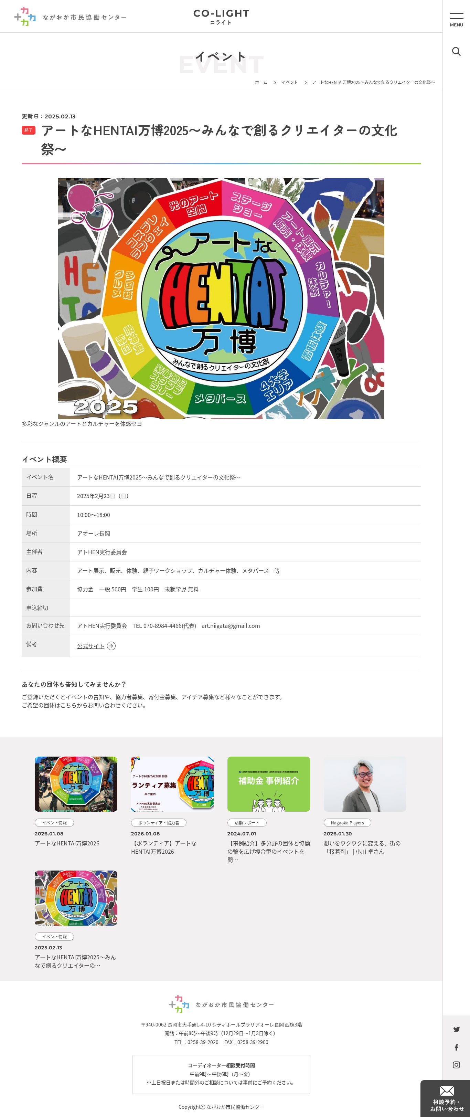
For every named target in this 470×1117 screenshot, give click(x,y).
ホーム (261, 82)
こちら (68, 705)
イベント (289, 82)
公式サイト (91, 646)
